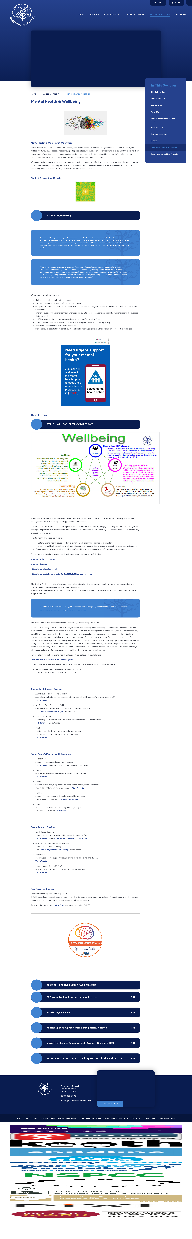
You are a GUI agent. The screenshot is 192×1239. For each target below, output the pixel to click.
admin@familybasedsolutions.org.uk (70, 838)
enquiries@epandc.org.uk (52, 711)
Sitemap (136, 1118)
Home (33, 94)
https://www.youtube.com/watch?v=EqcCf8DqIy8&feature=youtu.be (61, 574)
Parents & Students (51, 94)
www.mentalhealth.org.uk (43, 559)
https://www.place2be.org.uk (44, 569)
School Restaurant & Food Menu (163, 119)
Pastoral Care (157, 127)
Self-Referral (41, 723)
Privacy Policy (150, 1118)
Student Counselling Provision (165, 154)
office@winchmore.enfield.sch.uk (77, 1100)
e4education (72, 1118)
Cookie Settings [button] (167, 1118)
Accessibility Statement (116, 1118)
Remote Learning (159, 134)
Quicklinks (176, 3)
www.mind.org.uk (39, 564)
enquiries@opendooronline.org (54, 850)
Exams (154, 141)
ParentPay (155, 112)
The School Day (158, 92)
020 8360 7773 (68, 1096)
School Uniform (158, 98)
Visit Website (41, 700)
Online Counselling (69, 799)
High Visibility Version (91, 1118)
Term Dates (156, 105)
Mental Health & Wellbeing (78, 94)
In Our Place (59, 905)
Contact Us (158, 3)
